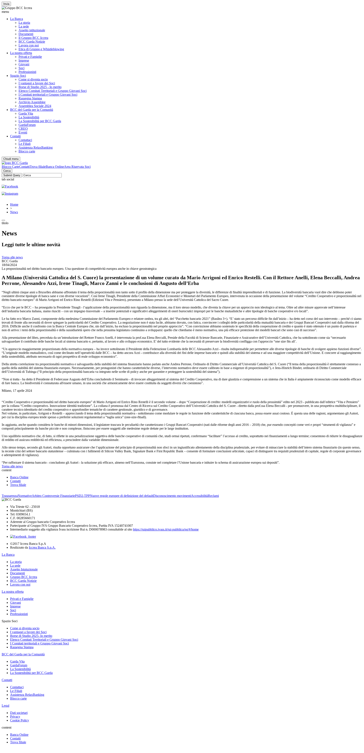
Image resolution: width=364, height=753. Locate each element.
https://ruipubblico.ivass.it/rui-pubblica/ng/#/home (166, 529)
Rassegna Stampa (30, 98)
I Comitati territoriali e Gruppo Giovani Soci (48, 94)
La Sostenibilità (29, 117)
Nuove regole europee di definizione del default (121, 496)
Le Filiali (25, 144)
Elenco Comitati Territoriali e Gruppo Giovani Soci (53, 91)
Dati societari (19, 713)
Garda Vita (26, 113)
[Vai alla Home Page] (15, 163)
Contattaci (25, 140)
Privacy (15, 716)
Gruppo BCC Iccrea (23, 577)
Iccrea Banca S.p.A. (42, 547)
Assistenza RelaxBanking (36, 147)
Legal (5, 705)
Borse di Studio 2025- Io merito (31, 636)
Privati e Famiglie (30, 56)
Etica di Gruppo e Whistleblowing (41, 49)
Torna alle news (12, 257)
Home (14, 204)
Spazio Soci (18, 75)
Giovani (24, 64)
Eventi (23, 132)
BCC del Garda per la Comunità (31, 109)
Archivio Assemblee (32, 102)
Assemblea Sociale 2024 (35, 106)
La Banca (16, 19)
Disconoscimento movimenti (172, 496)
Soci (21, 68)
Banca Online (55, 166)
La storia (24, 22)
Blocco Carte (10, 166)
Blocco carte (27, 151)
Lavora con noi (29, 45)
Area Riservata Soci (77, 166)
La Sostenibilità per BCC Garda (40, 121)
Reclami (213, 496)
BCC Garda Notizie (32, 41)
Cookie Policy (19, 720)
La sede (24, 26)
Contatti (15, 136)
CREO (23, 128)
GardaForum (27, 125)
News (14, 212)
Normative (25, 496)
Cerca (7, 170)
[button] (182, 12)
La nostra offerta (21, 53)
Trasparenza (10, 496)
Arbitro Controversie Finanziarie (53, 496)
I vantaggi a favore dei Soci (37, 83)
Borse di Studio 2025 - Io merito (40, 87)
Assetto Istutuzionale (24, 569)
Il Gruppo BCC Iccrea (33, 38)
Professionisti (27, 72)
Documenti (26, 34)
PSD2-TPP (82, 496)
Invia (6, 3)
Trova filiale (38, 166)
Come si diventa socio (33, 79)
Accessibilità (199, 496)
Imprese (24, 60)
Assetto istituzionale (32, 30)
